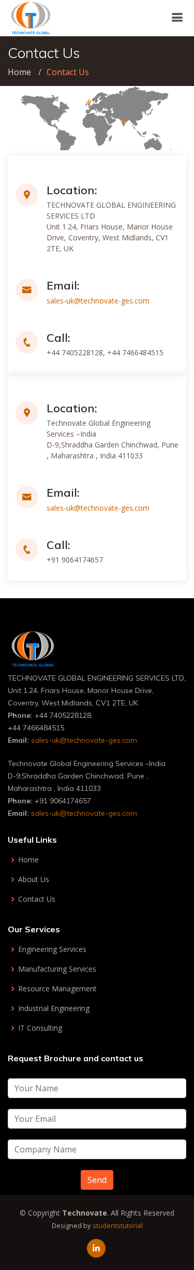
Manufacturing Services (57, 969)
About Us (33, 879)
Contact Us (36, 899)
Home (19, 72)
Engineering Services (52, 949)
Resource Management (57, 988)
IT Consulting (40, 1028)
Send (97, 1180)
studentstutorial (118, 1225)
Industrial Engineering (53, 1008)
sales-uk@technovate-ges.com (98, 301)
